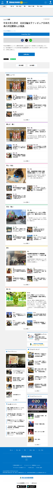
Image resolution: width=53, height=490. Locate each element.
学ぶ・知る (39, 6)
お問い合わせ (31, 467)
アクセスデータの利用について (20, 467)
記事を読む (26, 54)
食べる (12, 6)
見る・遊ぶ (18, 6)
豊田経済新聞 (13, 2)
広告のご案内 (39, 467)
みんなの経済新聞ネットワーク (26, 478)
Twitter (45, 2)
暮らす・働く (32, 6)
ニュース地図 (6, 19)
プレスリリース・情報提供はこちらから (32, 465)
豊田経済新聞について (18, 465)
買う (25, 6)
